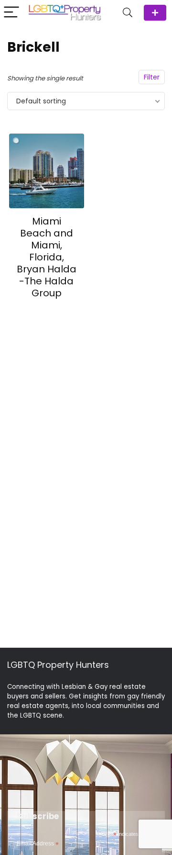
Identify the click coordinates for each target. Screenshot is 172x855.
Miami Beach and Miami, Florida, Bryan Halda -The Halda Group (46, 257)
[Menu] (11, 12)
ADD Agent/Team (155, 13)
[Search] (127, 12)
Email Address (38, 844)
